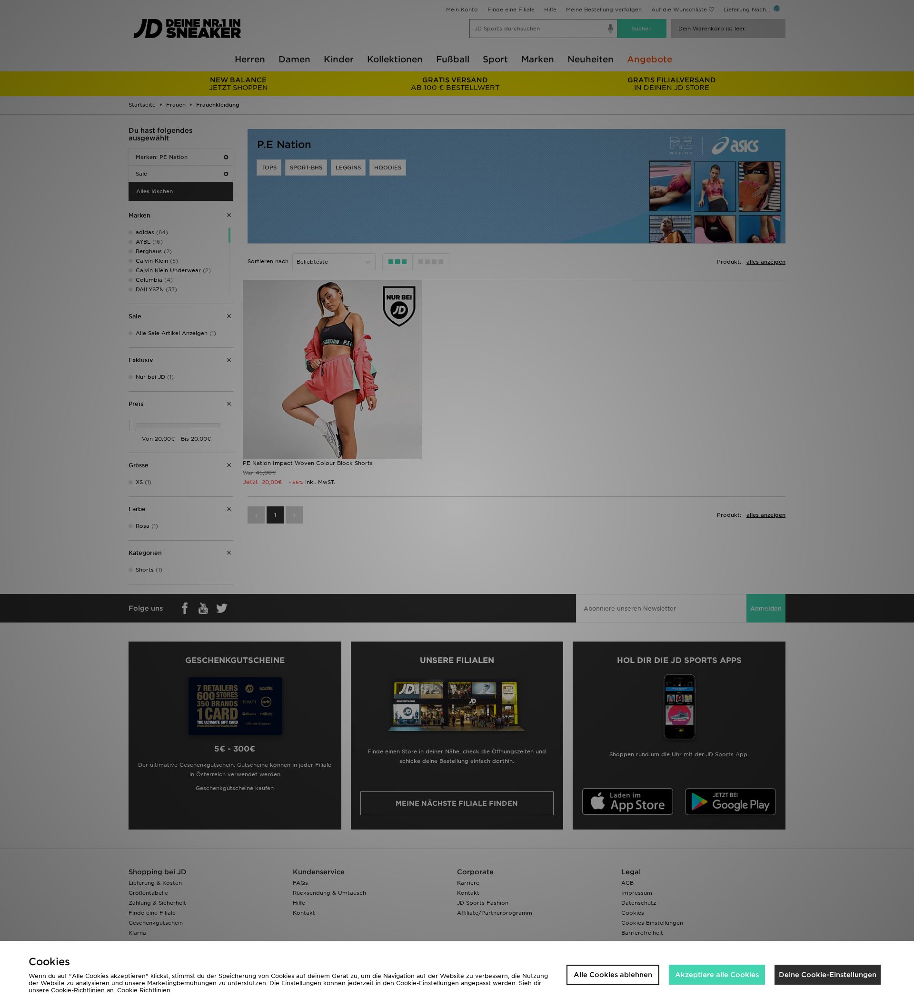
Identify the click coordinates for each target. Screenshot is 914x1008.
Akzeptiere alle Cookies (717, 974)
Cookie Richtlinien (143, 990)
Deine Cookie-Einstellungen (827, 974)
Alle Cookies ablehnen (613, 974)
